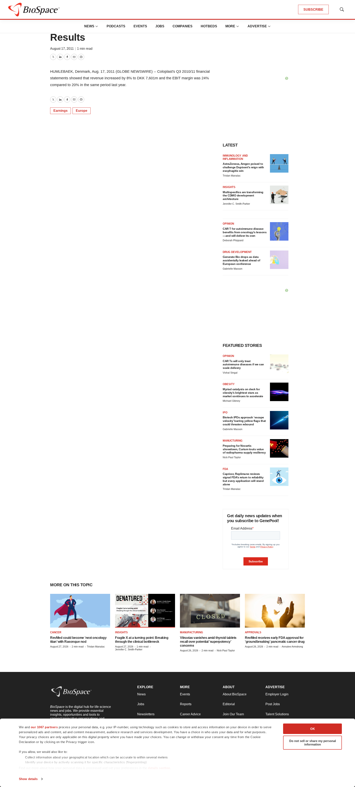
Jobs (159, 26)
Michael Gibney (231, 400)
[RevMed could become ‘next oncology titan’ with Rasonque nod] (80, 611)
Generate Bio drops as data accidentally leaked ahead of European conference (241, 260)
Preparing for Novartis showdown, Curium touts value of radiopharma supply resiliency (244, 449)
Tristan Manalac (232, 175)
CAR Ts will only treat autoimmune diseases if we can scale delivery (243, 364)
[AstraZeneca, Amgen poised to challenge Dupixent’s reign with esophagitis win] (279, 163)
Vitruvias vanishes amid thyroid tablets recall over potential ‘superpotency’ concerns (208, 641)
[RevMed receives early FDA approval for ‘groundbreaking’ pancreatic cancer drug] (275, 611)
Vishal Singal (230, 372)
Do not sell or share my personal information (312, 742)
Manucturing (232, 440)
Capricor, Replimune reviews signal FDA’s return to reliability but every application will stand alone (243, 479)
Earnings (60, 110)
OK (312, 728)
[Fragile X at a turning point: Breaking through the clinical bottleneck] (145, 611)
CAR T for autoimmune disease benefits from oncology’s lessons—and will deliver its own (244, 232)
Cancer (55, 632)
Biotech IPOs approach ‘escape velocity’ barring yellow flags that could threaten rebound (244, 421)
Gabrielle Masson (232, 268)
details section (159, 768)
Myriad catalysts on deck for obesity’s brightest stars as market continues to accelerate (243, 393)
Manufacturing (191, 632)
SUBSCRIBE (313, 9)
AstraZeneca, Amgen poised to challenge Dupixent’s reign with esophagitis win (243, 167)
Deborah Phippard (233, 240)
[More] (96, 26)
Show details (28, 779)
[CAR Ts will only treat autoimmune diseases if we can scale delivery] (279, 363)
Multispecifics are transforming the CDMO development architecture (243, 195)
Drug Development (237, 252)
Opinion (228, 223)
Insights (229, 187)
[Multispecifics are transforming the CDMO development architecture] (279, 195)
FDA (225, 469)
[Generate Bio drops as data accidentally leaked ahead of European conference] (279, 259)
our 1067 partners (44, 727)
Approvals (253, 632)
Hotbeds (209, 26)
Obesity (229, 384)
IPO (225, 412)
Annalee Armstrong (292, 646)
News (89, 26)
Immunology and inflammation (235, 157)
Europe (81, 110)
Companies (182, 26)
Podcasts (116, 26)
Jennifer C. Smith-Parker (236, 203)
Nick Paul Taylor (232, 457)
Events (140, 26)
